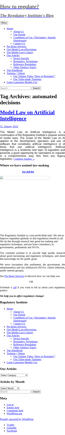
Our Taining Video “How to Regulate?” (34, 76)
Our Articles (13, 55)
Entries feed (13, 407)
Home (10, 28)
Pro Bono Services (16, 46)
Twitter (10, 424)
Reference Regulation (24, 64)
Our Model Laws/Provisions (21, 49)
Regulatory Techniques (25, 61)
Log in (10, 404)
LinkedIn (11, 427)
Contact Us (19, 43)
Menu (4, 23)
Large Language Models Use (22, 82)
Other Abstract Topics (24, 67)
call (14, 287)
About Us (18, 31)
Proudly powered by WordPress (17, 419)
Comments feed (15, 410)
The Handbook (15, 70)
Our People (19, 34)
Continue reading (24, 158)
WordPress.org (14, 413)
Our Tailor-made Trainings (27, 79)
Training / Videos (16, 73)
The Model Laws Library (20, 52)
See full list (28, 171)
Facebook (12, 430)
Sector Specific (21, 58)
